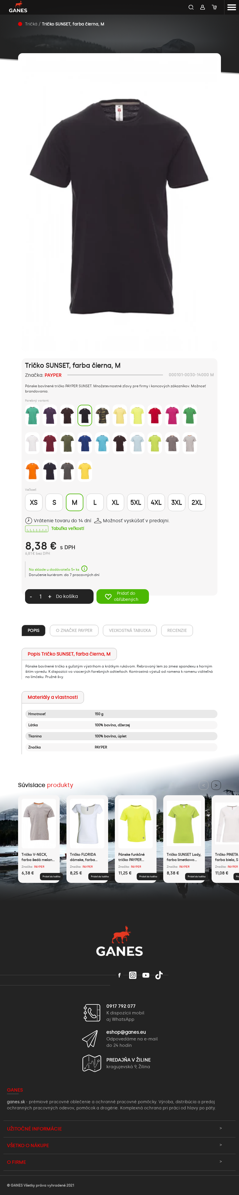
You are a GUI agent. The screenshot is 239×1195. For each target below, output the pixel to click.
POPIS (33, 630)
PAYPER (53, 375)
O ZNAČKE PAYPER (74, 630)
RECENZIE (177, 630)
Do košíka (67, 596)
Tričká (31, 24)
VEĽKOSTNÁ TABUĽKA (130, 630)
